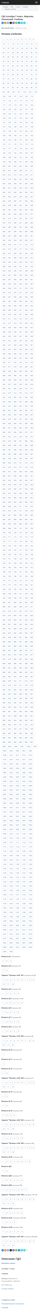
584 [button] (4, 445)
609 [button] (9, 463)
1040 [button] (11, 781)
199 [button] (31, 162)
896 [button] (4, 672)
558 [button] (26, 423)
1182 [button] (23, 903)
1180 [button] (11, 903)
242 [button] (4, 196)
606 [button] (26, 458)
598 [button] (15, 454)
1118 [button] (30, 847)
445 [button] (31, 341)
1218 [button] (30, 934)
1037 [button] (23, 777)
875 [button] (20, 655)
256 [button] (15, 205)
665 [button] (20, 502)
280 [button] (15, 223)
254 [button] (4, 205)
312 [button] (26, 244)
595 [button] (31, 450)
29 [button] (17, 52)
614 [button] (4, 467)
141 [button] (4, 122)
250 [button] (15, 201)
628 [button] (15, 476)
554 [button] (4, 423)
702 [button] (26, 528)
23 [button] (27, 48)
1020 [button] (11, 764)
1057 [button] (23, 794)
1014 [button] (4, 759)
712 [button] (15, 537)
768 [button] (26, 576)
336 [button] (26, 262)
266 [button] (4, 214)
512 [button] (4, 393)
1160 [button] (11, 886)
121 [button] (26, 105)
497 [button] (20, 380)
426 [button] (26, 327)
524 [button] (4, 402)
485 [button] (20, 371)
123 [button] (4, 109)
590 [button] (4, 450)
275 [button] (20, 218)
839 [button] (20, 628)
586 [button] (15, 445)
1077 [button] (23, 812)
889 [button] (31, 663)
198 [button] (26, 162)
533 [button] (20, 406)
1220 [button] (11, 938)
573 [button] (9, 437)
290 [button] (4, 231)
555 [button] (9, 423)
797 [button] (20, 598)
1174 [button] (4, 899)
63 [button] (27, 70)
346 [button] (15, 271)
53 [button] (17, 66)
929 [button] (20, 694)
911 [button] (20, 681)
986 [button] (4, 738)
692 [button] (4, 524)
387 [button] (9, 301)
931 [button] (31, 694)
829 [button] (31, 620)
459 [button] (9, 354)
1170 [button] (11, 895)
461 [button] (20, 354)
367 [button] (31, 284)
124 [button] (9, 109)
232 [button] (15, 188)
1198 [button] (30, 916)
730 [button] (15, 550)
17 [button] (36, 44)
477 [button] (9, 367)
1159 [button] (4, 886)
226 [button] (15, 183)
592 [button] (15, 450)
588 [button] (26, 445)
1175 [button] (11, 899)
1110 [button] (11, 842)
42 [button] (3, 61)
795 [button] (9, 598)
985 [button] (31, 733)
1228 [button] (30, 943)
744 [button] (26, 559)
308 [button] (4, 244)
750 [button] (26, 563)
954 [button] (26, 711)
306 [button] (26, 240)
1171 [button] (17, 895)
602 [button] (4, 458)
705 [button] (9, 532)
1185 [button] (11, 908)
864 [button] (26, 646)
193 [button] (31, 157)
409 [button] (31, 314)
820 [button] (15, 615)
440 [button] (4, 341)
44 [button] (13, 61)
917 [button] (20, 685)
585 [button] (9, 445)
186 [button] (26, 153)
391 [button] (31, 301)
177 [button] (9, 148)
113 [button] (15, 100)
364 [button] (15, 284)
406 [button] (15, 314)
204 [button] (26, 166)
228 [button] (26, 183)
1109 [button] (4, 842)
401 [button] (20, 310)
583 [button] (31, 441)
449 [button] (20, 345)
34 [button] (3, 57)
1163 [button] (30, 886)
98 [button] (3, 92)
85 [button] (17, 83)
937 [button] (31, 698)
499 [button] (31, 380)
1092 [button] (23, 825)
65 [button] (36, 70)
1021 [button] (17, 764)
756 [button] (26, 567)
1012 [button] (23, 755)
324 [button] (26, 253)
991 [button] (31, 738)
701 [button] (20, 528)
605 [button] (20, 458)
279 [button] (9, 223)
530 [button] (4, 406)
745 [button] (31, 559)
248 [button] (4, 201)
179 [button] (20, 148)
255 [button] (9, 205)
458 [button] (4, 354)
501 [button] (9, 384)
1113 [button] (30, 842)
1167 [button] (23, 890)
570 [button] (26, 432)
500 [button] (4, 384)
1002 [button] (28, 746)
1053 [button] (30, 790)
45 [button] (17, 61)
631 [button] (31, 476)
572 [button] (4, 437)
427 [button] (31, 327)
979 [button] (31, 729)
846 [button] (26, 633)
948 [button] (26, 707)
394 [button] (15, 306)
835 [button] (31, 624)
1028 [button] (30, 768)
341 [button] (20, 266)
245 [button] (20, 196)
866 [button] (4, 650)
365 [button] (20, 284)
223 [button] (31, 179)
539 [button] (20, 410)
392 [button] (4, 306)
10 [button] (3, 44)
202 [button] (15, 166)
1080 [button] (11, 816)
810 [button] (26, 607)
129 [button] (4, 114)
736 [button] (15, 554)
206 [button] (4, 170)
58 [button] (3, 70)
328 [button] (15, 258)
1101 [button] (17, 834)
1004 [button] (4, 751)
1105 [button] (11, 838)
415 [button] (31, 319)
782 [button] (4, 589)
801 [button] (9, 602)
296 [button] (4, 236)
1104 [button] (4, 838)
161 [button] (20, 135)
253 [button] (31, 201)
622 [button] (15, 471)
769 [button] (31, 576)
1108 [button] (30, 838)
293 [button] (20, 231)
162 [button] (26, 135)
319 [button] (31, 249)
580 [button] (15, 441)
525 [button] (9, 402)
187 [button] (31, 153)
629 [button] (20, 476)
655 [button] (31, 493)
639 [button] (9, 484)
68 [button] (13, 74)
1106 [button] (17, 838)
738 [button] (26, 554)
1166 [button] (17, 890)
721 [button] (31, 541)
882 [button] (26, 659)
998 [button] (4, 746)
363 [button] (9, 284)
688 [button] (15, 519)
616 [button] (15, 467)
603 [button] (9, 458)
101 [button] (19, 92)
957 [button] (9, 716)
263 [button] (20, 210)
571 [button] (31, 432)
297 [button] (9, 236)
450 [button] (26, 345)
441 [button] (9, 341)
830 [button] (4, 624)
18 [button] (3, 48)
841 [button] (31, 628)
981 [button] (9, 733)
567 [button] (9, 432)
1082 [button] (23, 816)
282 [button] (26, 223)
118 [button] (9, 105)
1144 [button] (4, 873)
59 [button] (8, 70)
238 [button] (15, 192)
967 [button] (31, 720)
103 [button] (30, 92)
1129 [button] (4, 860)
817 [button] (31, 611)
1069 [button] (4, 807)
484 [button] (15, 371)
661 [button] (31, 498)
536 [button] (4, 410)
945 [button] (9, 707)
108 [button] (20, 96)
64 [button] (31, 70)
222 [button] (26, 179)
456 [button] (26, 349)
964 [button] (15, 720)
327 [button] (9, 258)
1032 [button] (23, 772)
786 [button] (26, 589)
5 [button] (18, 39)
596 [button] (4, 454)
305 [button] (20, 240)
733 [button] (31, 550)
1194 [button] (4, 916)
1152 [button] (23, 877)
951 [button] (9, 711)
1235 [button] (11, 951)
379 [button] (31, 292)
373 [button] (31, 288)
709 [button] (31, 532)
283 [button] (31, 223)
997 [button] (31, 742)
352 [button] (15, 275)
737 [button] (20, 554)
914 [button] (4, 685)
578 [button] (4, 441)
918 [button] (26, 685)
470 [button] (4, 362)
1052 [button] (23, 790)
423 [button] (9, 327)
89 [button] (36, 83)
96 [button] (31, 87)
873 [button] (9, 655)
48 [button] (31, 61)
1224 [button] (4, 943)
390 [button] (26, 301)
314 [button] (4, 249)
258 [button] (26, 205)
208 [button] (15, 170)
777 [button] (9, 585)
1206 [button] (17, 925)
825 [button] (9, 620)
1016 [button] (17, 759)
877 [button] (31, 655)
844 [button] (15, 633)
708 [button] (26, 532)
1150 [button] (11, 877)
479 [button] (20, 367)
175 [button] (31, 144)
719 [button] (20, 541)
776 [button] (4, 585)
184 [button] (15, 153)
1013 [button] (30, 755)
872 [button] (4, 655)
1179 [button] (4, 903)
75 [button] (8, 79)
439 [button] (31, 336)
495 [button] (9, 380)
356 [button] (4, 279)
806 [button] (4, 607)
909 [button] (9, 681)
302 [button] (4, 240)
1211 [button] (17, 930)
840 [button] (26, 628)
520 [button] (15, 397)
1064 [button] (4, 803)
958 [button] (15, 716)
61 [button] (17, 70)
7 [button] (25, 39)
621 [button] (9, 471)
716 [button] (4, 541)
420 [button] (26, 323)
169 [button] (31, 140)
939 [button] (9, 703)
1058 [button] (30, 794)
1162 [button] (23, 886)
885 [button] (9, 663)
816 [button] (26, 611)
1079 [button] (4, 816)
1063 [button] (30, 799)
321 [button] (9, 253)
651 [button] (9, 493)
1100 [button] (11, 834)
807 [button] (9, 607)
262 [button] (15, 210)
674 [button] (4, 511)
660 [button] (26, 498)
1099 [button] (4, 834)
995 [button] (20, 742)
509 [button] (20, 388)
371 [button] (20, 288)
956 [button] (4, 716)
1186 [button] (17, 908)
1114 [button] (4, 847)
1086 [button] (17, 820)
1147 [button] (23, 873)
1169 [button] (4, 895)
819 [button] (9, 615)
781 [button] (31, 585)
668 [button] (4, 506)
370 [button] (15, 288)
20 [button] (13, 48)
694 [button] (15, 524)
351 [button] (9, 275)
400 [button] (15, 310)
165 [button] (9, 140)
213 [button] (9, 175)
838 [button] (15, 628)
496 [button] (15, 380)
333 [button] (9, 262)
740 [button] (4, 559)
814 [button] (15, 611)
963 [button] (9, 720)
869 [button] (20, 650)
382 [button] (15, 297)
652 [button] (15, 493)
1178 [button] (30, 899)
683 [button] (20, 515)
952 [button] (15, 711)
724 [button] (15, 546)
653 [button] (20, 493)
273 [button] (9, 218)
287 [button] (20, 227)
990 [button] (26, 738)
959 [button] (20, 716)
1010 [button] (11, 755)
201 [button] (9, 166)
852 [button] (26, 637)
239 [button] (20, 192)
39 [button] (27, 57)
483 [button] (9, 371)
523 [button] (31, 397)
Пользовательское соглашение (12, 1304)
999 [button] (9, 746)
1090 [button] (11, 825)
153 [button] (9, 131)
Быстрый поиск (7, 28)
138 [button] (20, 118)
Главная (5, 2)
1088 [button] (30, 820)
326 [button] (4, 258)
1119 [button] (4, 851)
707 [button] (20, 532)
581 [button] (20, 441)
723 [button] (9, 546)
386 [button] (4, 301)
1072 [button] (23, 807)
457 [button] (31, 349)
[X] (11, 23)
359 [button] (20, 279)
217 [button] (31, 175)
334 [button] (15, 262)
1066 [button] (17, 803)
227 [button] (20, 183)
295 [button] (31, 231)
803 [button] (20, 602)
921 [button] (9, 690)
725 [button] (20, 546)
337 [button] (31, 262)
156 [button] (26, 131)
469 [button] (31, 358)
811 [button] (31, 607)
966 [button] (26, 720)
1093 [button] (30, 825)
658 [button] (15, 498)
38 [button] (22, 57)
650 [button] (4, 493)
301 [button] (31, 236)
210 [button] (26, 170)
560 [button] (4, 428)
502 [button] (15, 384)
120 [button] (20, 105)
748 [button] (15, 563)
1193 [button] (30, 912)
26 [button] (3, 52)
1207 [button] (23, 925)
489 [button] (9, 375)
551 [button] (20, 419)
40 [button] (31, 57)
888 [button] (26, 663)
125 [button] (15, 109)
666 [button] (26, 502)
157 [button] (31, 131)
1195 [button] (11, 916)
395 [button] (20, 306)
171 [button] (9, 144)
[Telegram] (8, 23)
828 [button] (26, 620)
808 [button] (15, 607)
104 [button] (35, 92)
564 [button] (26, 428)
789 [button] (9, 594)
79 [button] (27, 79)
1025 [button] (11, 768)
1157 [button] (23, 882)
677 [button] (20, 511)
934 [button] (15, 698)
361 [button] (31, 279)
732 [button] (26, 550)
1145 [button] (11, 873)
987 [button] (9, 738)
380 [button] (4, 297)
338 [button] (4, 266)
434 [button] (4, 336)
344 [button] (4, 271)
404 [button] (4, 314)
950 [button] (4, 711)
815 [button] (20, 611)
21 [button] (17, 48)
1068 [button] (30, 803)
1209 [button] (4, 930)
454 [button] (15, 349)
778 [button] (15, 585)
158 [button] (4, 135)
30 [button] (22, 52)
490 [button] (15, 375)
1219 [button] (4, 938)
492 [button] (26, 375)
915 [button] (9, 685)
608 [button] (4, 463)
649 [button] (31, 489)
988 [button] (15, 738)
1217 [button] (23, 934)
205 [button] (31, 166)
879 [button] (9, 659)
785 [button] (20, 589)
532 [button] (15, 406)
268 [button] (15, 214)
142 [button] (9, 122)
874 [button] (15, 655)
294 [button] (26, 231)
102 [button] (24, 92)
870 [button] (26, 650)
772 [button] (15, 580)
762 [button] (26, 572)
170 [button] (4, 144)
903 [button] (9, 676)
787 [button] (31, 589)
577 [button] (31, 437)
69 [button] (17, 74)
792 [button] (26, 594)
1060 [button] (11, 799)
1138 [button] (30, 864)
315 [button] (9, 249)
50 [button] (3, 66)
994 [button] (15, 742)
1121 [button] (17, 851)
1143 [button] (30, 868)
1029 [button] (4, 772)
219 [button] (9, 179)
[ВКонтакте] (2, 23)
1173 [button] (30, 895)
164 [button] (4, 140)
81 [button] (36, 79)
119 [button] (15, 105)
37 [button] (17, 57)
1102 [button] (23, 834)
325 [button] (31, 253)
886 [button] (15, 663)
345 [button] (9, 271)
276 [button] (26, 218)
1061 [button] (17, 799)
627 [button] (9, 476)
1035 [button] (11, 777)
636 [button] (26, 480)
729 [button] (9, 550)
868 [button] (15, 650)
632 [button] (4, 480)
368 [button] (4, 288)
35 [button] (8, 57)
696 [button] (26, 524)
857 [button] (20, 642)
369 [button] (9, 288)
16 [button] (31, 44)
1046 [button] (17, 786)
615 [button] (9, 467)
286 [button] (15, 227)
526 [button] (15, 402)
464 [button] (4, 358)
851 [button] (20, 637)
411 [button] (9, 319)
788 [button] (4, 594)
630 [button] (26, 476)
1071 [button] (17, 807)
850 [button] (15, 637)
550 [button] (15, 419)
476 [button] (4, 367)
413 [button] (20, 319)
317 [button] (20, 249)
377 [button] (20, 292)
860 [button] (4, 646)
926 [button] (4, 694)
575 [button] (20, 437)
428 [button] (4, 332)
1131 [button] (17, 860)
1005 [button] (11, 751)
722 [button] (4, 546)
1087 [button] (23, 820)
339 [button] (9, 266)
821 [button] (20, 615)
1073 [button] (30, 807)
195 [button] (9, 162)
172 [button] (15, 144)
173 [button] (20, 144)
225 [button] (9, 183)
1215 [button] (11, 934)
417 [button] (9, 323)
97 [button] (36, 87)
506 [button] (4, 388)
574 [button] (15, 437)
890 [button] (4, 668)
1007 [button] (23, 751)
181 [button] (31, 148)
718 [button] (15, 541)
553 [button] (31, 419)
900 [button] (26, 672)
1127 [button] (23, 855)
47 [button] (27, 61)
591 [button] (9, 450)
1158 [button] (30, 882)
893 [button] (20, 668)
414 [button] (26, 319)
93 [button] (17, 87)
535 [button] (31, 406)
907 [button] (31, 676)
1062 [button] (23, 799)
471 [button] (9, 362)
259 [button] (31, 205)
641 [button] (20, 484)
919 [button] (31, 685)
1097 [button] (23, 829)
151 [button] (26, 127)
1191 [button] (17, 912)
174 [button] (26, 144)
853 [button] (31, 637)
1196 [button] (17, 916)
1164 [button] (4, 890)
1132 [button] (23, 860)
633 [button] (9, 480)
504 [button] (26, 384)
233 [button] (20, 188)
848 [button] (4, 637)
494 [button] (4, 380)
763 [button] (31, 572)
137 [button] (15, 118)
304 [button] (15, 240)
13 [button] (17, 44)
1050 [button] (11, 790)
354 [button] (26, 275)
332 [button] (4, 262)
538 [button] (15, 410)
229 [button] (31, 183)
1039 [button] (4, 781)
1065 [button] (11, 803)
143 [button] (15, 122)
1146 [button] (17, 873)
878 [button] (4, 659)
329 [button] (20, 258)
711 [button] (9, 537)
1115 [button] (11, 847)
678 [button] (26, 511)
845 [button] (20, 633)
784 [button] (15, 589)
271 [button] (31, 214)
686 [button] (4, 519)
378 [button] (26, 292)
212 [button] (4, 175)
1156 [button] (17, 882)
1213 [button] (30, 930)
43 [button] (8, 61)
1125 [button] (11, 855)
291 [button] (9, 231)
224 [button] (4, 183)
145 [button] (26, 122)
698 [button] (4, 528)
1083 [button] (30, 816)
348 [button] (26, 271)
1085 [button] (11, 820)
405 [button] (9, 314)
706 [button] (15, 532)
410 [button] (4, 319)
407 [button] (20, 314)
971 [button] (20, 724)
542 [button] (4, 415)
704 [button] (4, 532)
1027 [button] (23, 768)
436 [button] (15, 336)
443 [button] (20, 341)
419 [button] (20, 323)
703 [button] (31, 528)
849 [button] (9, 637)
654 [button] (26, 493)
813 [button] (9, 611)
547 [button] (31, 415)
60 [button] (13, 70)
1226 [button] (17, 943)
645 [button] (9, 489)
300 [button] (26, 236)
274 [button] (15, 218)
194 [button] (4, 162)
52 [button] (13, 66)
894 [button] (26, 668)
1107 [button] (23, 838)
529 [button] (31, 402)
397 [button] (31, 306)
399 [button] (9, 310)
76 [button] (13, 79)
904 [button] (15, 676)
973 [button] (31, 724)
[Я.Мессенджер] (24, 23)
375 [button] (9, 292)
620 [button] (4, 471)
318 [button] (26, 249)
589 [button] (31, 445)
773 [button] (20, 580)
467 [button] (20, 358)
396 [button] (26, 306)
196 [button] (15, 162)
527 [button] (20, 402)
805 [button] (31, 602)
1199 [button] (4, 921)
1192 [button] (23, 912)
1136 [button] (17, 864)
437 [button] (20, 336)
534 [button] (26, 406)
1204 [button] (4, 925)
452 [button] (4, 349)
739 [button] (31, 554)
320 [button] (4, 253)
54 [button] (22, 66)
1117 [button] (23, 847)
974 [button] (4, 729)
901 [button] (31, 672)
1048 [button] (30, 786)
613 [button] (31, 463)
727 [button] (31, 546)
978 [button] (26, 729)
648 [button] (26, 489)
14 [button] (22, 44)
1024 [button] (4, 768)
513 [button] (9, 393)
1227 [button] (23, 943)
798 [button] (26, 598)
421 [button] (31, 323)
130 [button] (9, 114)
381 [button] (9, 297)
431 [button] (20, 332)
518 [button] (4, 397)
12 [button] (13, 44)
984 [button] (26, 733)
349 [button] (31, 271)
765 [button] (9, 576)
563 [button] (20, 428)
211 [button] (31, 170)
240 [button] (26, 192)
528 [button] (26, 402)
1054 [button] (4, 794)
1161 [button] (17, 886)
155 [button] (20, 131)
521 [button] (20, 397)
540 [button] (26, 410)
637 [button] (31, 480)
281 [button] (20, 223)
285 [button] (9, 227)
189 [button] (9, 157)
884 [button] (4, 663)
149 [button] (15, 127)
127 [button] (26, 109)
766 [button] (15, 576)
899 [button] (20, 672)
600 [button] (26, 454)
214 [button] (15, 175)
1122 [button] (23, 851)
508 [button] (15, 388)
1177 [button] (23, 899)
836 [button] (4, 628)
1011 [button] (17, 755)
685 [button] (31, 515)
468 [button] (26, 358)
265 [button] (31, 210)
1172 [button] (23, 895)
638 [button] (4, 484)
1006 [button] (17, 751)
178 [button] (15, 148)
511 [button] (31, 388)
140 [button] (31, 118)
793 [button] (31, 594)
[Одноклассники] (5, 23)
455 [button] (20, 349)
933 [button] (9, 698)
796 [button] (15, 598)
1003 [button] (35, 746)
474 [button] (26, 362)
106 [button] (9, 96)
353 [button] (20, 275)
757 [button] (31, 567)
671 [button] (20, 506)
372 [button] (26, 288)
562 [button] (15, 428)
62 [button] (22, 70)
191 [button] (20, 157)
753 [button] (9, 567)
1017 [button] (23, 759)
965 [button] (20, 720)
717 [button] (9, 541)
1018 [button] (30, 759)
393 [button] (9, 306)
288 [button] (26, 227)
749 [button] (20, 563)
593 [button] (20, 450)
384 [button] (26, 297)
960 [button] (26, 716)
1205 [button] (11, 925)
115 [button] (26, 100)
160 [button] (15, 135)
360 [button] (26, 279)
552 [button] (26, 419)
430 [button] (15, 332)
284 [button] (4, 227)
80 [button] (31, 79)
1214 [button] (4, 934)
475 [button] (31, 362)
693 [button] (9, 524)
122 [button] (31, 105)
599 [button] (20, 454)
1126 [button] (17, 855)
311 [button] (20, 244)
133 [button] (26, 114)
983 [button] (20, 733)
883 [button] (31, 659)
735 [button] (9, 554)
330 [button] (26, 258)
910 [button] (15, 681)
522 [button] (26, 397)
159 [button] (31, 127)
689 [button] (20, 519)
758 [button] (4, 572)
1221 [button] (17, 938)
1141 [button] (17, 868)
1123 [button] (30, 851)
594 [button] (26, 450)
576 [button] (26, 437)
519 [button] (9, 397)
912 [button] (26, 681)
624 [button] (26, 471)
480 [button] (26, 367)
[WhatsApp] (16, 23)
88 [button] (31, 83)
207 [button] (9, 170)
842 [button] (4, 633)
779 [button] (20, 585)
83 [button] (8, 83)
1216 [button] (17, 934)
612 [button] (26, 463)
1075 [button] (11, 812)
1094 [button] (4, 829)
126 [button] (20, 109)
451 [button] (31, 345)
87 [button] (27, 83)
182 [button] (4, 153)
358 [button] (15, 279)
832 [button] (15, 624)
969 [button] (9, 724)
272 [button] (4, 218)
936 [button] (26, 698)
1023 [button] (30, 764)
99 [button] (8, 92)
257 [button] (20, 205)
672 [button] (26, 506)
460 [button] (15, 354)
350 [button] (4, 275)
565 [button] (31, 428)
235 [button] (31, 188)
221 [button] (20, 179)
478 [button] (15, 367)
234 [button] (26, 188)
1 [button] (3, 39)
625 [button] (31, 471)
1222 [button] (23, 938)
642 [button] (26, 484)
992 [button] (4, 742)
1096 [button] (17, 829)
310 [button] (15, 244)
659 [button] (20, 498)
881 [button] (20, 659)
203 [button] (20, 166)
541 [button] (31, 410)
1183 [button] (30, 903)
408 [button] (26, 314)
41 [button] (36, 57)
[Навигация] (36, 2)
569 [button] (20, 432)
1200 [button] (11, 921)
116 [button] (31, 100)
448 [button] (15, 345)
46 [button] (22, 61)
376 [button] (15, 292)
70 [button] (22, 74)
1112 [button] (23, 842)
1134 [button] (4, 864)
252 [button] (26, 201)
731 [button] (20, 550)
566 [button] (4, 432)
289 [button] (31, 227)
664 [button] (15, 502)
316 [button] (15, 249)
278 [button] (4, 223)
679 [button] (31, 511)
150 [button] (20, 127)
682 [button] (15, 515)
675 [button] (9, 511)
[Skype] (21, 23)
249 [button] (9, 201)
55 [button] (27, 66)
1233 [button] (30, 947)
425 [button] (20, 327)
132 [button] (20, 114)
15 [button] (27, 44)
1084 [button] (4, 820)
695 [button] (20, 524)
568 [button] (15, 432)
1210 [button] (11, 930)
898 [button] (15, 672)
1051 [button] (17, 790)
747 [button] (9, 563)
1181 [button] (17, 903)
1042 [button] (23, 781)
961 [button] (31, 716)
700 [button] (15, 528)
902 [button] (4, 676)
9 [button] (33, 39)
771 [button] (9, 580)
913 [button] (31, 681)
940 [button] (15, 703)
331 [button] (31, 258)
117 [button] (4, 105)
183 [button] (9, 153)
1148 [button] (30, 873)
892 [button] (15, 668)
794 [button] (4, 598)
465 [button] (9, 358)
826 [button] (15, 620)
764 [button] (4, 576)
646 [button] (15, 489)
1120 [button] (11, 851)
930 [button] (26, 694)
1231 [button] (17, 947)
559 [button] (31, 423)
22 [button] (22, 48)
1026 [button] (17, 768)
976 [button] (15, 729)
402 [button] (26, 310)
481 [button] (31, 367)
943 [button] (31, 703)
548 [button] (4, 419)
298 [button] (15, 236)
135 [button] (4, 118)
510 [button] (26, 388)
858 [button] (26, 642)
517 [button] (31, 393)
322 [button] (15, 253)
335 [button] (20, 262)
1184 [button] (4, 908)
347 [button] (20, 271)
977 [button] (20, 729)
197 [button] (20, 162)
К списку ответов (7, 1289)
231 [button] (9, 188)
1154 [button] (4, 882)
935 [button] (20, 698)
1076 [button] (17, 812)
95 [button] (27, 87)
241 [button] (31, 192)
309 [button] (9, 244)
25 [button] (36, 48)
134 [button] (31, 114)
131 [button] (15, 114)
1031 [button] (17, 772)
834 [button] (26, 624)
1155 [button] (11, 882)
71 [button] (27, 74)
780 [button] (26, 585)
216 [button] (26, 175)
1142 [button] (23, 868)
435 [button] (9, 336)
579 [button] (9, 441)
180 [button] (26, 148)
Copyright (4, 1307)
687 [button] (9, 519)
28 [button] (13, 52)
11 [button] (8, 44)
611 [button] (20, 463)
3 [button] (10, 39)
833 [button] (20, 624)
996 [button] (26, 742)
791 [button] (20, 594)
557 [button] (20, 423)
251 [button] (20, 201)
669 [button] (9, 506)
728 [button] (4, 550)
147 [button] (4, 127)
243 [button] (9, 196)
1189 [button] (4, 912)
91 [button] (8, 87)
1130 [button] (11, 860)
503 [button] (20, 384)
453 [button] (9, 349)
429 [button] (9, 332)
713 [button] (20, 537)
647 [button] (20, 489)
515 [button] (20, 393)
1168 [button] (30, 890)
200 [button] (4, 166)
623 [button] (20, 471)
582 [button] (26, 441)
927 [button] (9, 694)
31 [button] (27, 52)
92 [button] (13, 87)
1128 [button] (30, 855)
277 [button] (31, 218)
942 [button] (26, 703)
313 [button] (31, 244)
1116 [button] (17, 847)
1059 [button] (4, 799)
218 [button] (4, 179)
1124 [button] (4, 855)
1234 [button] (4, 951)
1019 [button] (4, 764)
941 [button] (20, 703)
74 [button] (3, 79)
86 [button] (22, 83)
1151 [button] (17, 877)
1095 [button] (11, 829)
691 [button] (31, 519)
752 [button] (4, 567)
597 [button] (9, 454)
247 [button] (31, 196)
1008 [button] (30, 751)
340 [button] (15, 266)
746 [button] (4, 563)
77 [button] (17, 79)
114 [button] (20, 100)
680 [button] (4, 515)
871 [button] (31, 650)
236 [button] (4, 192)
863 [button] (20, 646)
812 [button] (4, 611)
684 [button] (26, 515)
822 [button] (26, 615)
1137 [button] (23, 864)
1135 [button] (11, 864)
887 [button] (20, 663)
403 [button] (31, 310)
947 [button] (20, 707)
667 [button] (31, 502)
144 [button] (20, 122)
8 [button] (29, 39)
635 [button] (20, 480)
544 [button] (15, 415)
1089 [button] (4, 825)
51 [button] (8, 66)
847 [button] (31, 633)
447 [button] (9, 345)
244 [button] (15, 196)
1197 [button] (23, 916)
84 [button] (13, 83)
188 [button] (4, 157)
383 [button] (20, 297)
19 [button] (8, 48)
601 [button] (31, 454)
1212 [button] (23, 930)
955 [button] (31, 711)
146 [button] (31, 122)
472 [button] (15, 362)
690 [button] (26, 519)
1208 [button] (30, 925)
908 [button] (4, 681)
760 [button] (15, 572)
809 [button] (20, 607)
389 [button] (20, 301)
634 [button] (15, 480)
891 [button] (9, 668)
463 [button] (31, 354)
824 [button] (4, 620)
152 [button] (4, 131)
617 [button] (20, 467)
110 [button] (31, 96)
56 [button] (31, 66)
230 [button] (4, 188)
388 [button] (15, 301)
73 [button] (36, 74)
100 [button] (13, 92)
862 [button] (15, 646)
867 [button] (9, 650)
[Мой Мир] (19, 23)
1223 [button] (30, 938)
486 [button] (26, 371)
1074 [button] (4, 812)
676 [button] (15, 511)
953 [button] (20, 711)
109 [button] (26, 96)
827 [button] (20, 620)
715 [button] (31, 537)
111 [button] (4, 100)
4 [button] (14, 39)
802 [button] (15, 602)
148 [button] (9, 127)
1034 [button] (4, 777)
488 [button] (4, 375)
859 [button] (31, 642)
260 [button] (4, 210)
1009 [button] (4, 755)
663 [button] (9, 502)
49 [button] (36, 61)
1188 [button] (30, 908)
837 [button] (9, 628)
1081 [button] (17, 816)
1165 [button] (11, 890)
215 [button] (20, 175)
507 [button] (9, 388)
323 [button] (20, 253)
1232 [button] (23, 947)
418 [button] (15, 323)
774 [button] (26, 580)
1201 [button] (17, 921)
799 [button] (31, 598)
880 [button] (15, 659)
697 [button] (31, 524)
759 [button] (9, 572)
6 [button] (22, 39)
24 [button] (31, 48)
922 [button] (15, 690)
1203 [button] (30, 921)
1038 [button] (30, 777)
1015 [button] (11, 759)
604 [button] (15, 458)
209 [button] (20, 170)
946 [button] (15, 707)
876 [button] (26, 655)
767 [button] (20, 576)
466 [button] (15, 358)
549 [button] (9, 419)
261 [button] (9, 210)
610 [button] (15, 463)
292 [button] (15, 231)
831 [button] (9, 624)
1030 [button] (11, 772)
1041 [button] (17, 781)
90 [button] (3, 87)
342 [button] (26, 266)
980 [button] (4, 733)
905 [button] (20, 676)
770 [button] (4, 580)
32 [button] (31, 52)
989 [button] (20, 738)
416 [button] (4, 323)
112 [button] (9, 100)
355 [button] (31, 275)
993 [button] (9, 742)
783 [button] (9, 589)
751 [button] (31, 563)
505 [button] (31, 384)
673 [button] (31, 506)
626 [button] (4, 476)
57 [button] (36, 66)
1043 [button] (30, 781)
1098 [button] (30, 829)
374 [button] (4, 292)
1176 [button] (17, 899)
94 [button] (22, 87)
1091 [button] (17, 825)
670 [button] (15, 506)
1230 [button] (11, 947)
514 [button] (15, 393)
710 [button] (4, 537)
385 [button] (31, 297)
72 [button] (31, 74)
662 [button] (4, 502)
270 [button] (26, 214)
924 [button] (26, 690)
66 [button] (3, 74)
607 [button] (31, 458)
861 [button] (9, 646)
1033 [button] (30, 772)
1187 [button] (23, 908)
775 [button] (31, 580)
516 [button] (26, 393)
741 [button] (9, 559)
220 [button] (15, 179)
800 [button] (4, 602)
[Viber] (13, 23)
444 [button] (26, 341)
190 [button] (15, 157)
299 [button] (20, 236)
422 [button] (4, 327)
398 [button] (4, 310)
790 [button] (15, 594)
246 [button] (26, 196)
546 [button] (26, 415)
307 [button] (31, 240)
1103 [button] (30, 834)
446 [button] (4, 345)
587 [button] (20, 445)
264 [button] (26, 210)
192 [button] (26, 157)
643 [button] (31, 484)
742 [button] (15, 559)
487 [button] (31, 371)
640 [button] (15, 484)
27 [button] (8, 52)
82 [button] (3, 83)
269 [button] (20, 214)
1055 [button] (11, 794)
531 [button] (9, 406)
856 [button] (15, 642)
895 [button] (31, 668)
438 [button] (26, 336)
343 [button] (31, 266)
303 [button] (9, 240)
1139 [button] (4, 868)
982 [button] (15, 733)
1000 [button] (15, 746)
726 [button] (26, 546)
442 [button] (15, 341)
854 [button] (4, 642)
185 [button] (20, 153)
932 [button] (4, 698)
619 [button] (31, 467)
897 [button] (9, 672)
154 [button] (15, 131)
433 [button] (31, 332)
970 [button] (15, 724)
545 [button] (20, 415)
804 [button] (26, 602)
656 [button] (4, 498)
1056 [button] (17, 794)
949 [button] (31, 707)
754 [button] (15, 567)
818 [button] (4, 615)
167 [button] (20, 140)
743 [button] (20, 559)
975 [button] (9, 729)
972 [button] (26, 724)
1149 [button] (4, 877)
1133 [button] (30, 860)
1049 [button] (4, 790)
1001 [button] (22, 746)
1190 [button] (11, 912)
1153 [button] (30, 877)
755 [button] (20, 567)
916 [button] (15, 685)
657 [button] (9, 498)
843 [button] (9, 633)
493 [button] (31, 375)
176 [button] (4, 148)
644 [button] (4, 489)
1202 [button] (23, 921)
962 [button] (4, 720)
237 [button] (9, 192)
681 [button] (9, 515)
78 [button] (22, 79)
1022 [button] (23, 764)
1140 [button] (11, 868)
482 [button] (4, 371)
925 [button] (31, 690)
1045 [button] (11, 786)
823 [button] (31, 615)
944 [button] (4, 707)
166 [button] (15, 140)
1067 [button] (23, 803)
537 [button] (9, 410)
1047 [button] (23, 786)
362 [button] (4, 284)
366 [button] (26, 284)
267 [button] (9, 214)
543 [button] (9, 415)
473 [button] (20, 362)
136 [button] (9, 118)
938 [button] (4, 703)
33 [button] (36, 52)
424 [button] (15, 327)
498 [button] (26, 380)
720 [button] (26, 541)
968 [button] (4, 724)
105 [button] (4, 96)
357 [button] (9, 279)
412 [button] (15, 319)
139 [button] (26, 118)
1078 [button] (30, 812)
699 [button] (9, 528)
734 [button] (4, 554)
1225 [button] (11, 943)
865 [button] (31, 646)
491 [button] (20, 375)
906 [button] (26, 676)
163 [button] (31, 135)
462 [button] (26, 354)
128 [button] (31, 109)
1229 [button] (4, 947)
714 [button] (26, 537)
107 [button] (15, 96)
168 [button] (26, 140)
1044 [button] (4, 786)
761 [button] (20, 572)
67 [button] (8, 74)
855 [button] (9, 642)
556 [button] (15, 423)
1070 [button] (11, 807)
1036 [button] (17, 777)
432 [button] (26, 332)
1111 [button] (17, 842)
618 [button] (26, 467)
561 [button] (9, 428)
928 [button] (15, 694)
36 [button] (13, 57)
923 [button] (20, 690)
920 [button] (4, 690)
